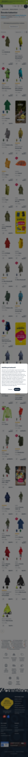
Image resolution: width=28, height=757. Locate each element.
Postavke (10, 389)
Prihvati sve (17, 389)
